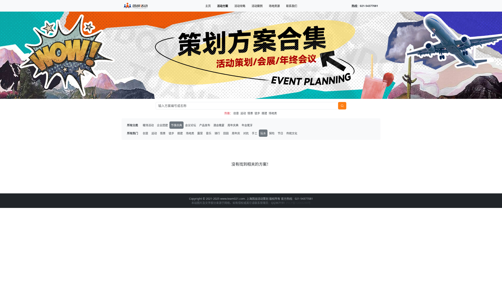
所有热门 (132, 133)
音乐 (208, 133)
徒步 (257, 113)
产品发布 (204, 125)
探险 (272, 133)
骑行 (217, 133)
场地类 (273, 113)
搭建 (264, 113)
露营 (200, 133)
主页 (208, 6)
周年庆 (236, 133)
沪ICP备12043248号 (298, 203)
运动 (243, 113)
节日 (280, 133)
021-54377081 (369, 6)
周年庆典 (232, 125)
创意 (236, 113)
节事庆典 (176, 125)
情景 (250, 113)
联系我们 (291, 6)
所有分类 (132, 125)
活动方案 (222, 6)
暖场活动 (148, 125)
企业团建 (162, 125)
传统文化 (291, 133)
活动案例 (257, 6)
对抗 (246, 133)
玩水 (263, 133)
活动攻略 (239, 6)
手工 (254, 133)
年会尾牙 (247, 125)
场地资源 (274, 6)
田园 (226, 133)
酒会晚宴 (218, 125)
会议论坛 (190, 125)
